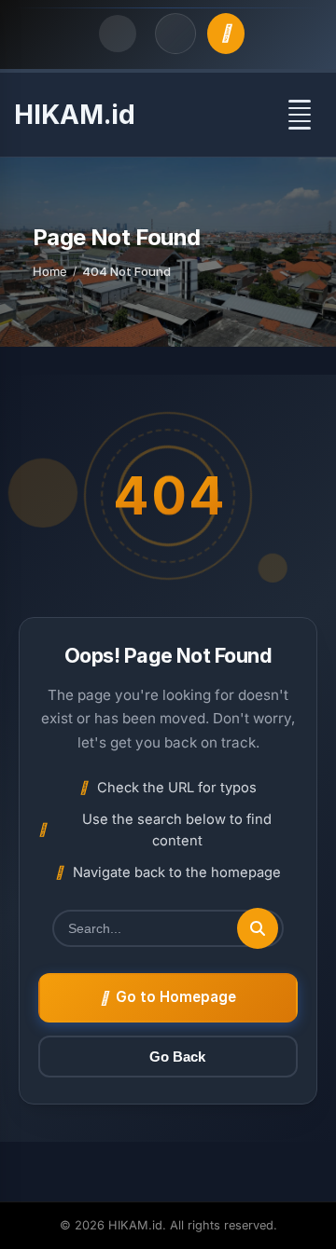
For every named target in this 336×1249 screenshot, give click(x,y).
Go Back (177, 1056)
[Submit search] (257, 928)
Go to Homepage (176, 997)
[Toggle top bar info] (175, 33)
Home (50, 271)
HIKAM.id (74, 114)
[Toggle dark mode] (117, 33)
